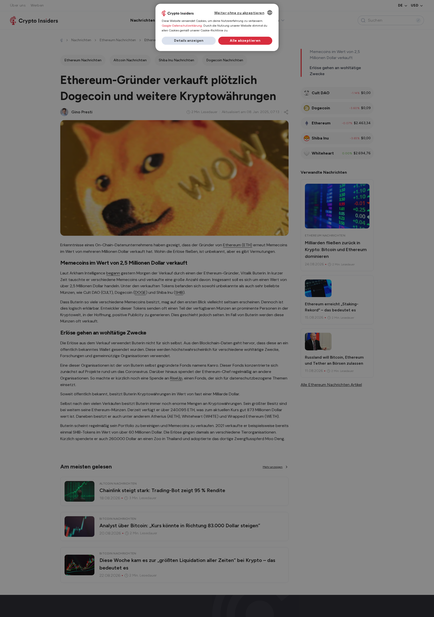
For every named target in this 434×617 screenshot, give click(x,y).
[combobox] (269, 12)
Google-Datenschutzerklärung (182, 25)
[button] (189, 41)
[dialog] (217, 27)
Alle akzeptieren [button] (245, 40)
